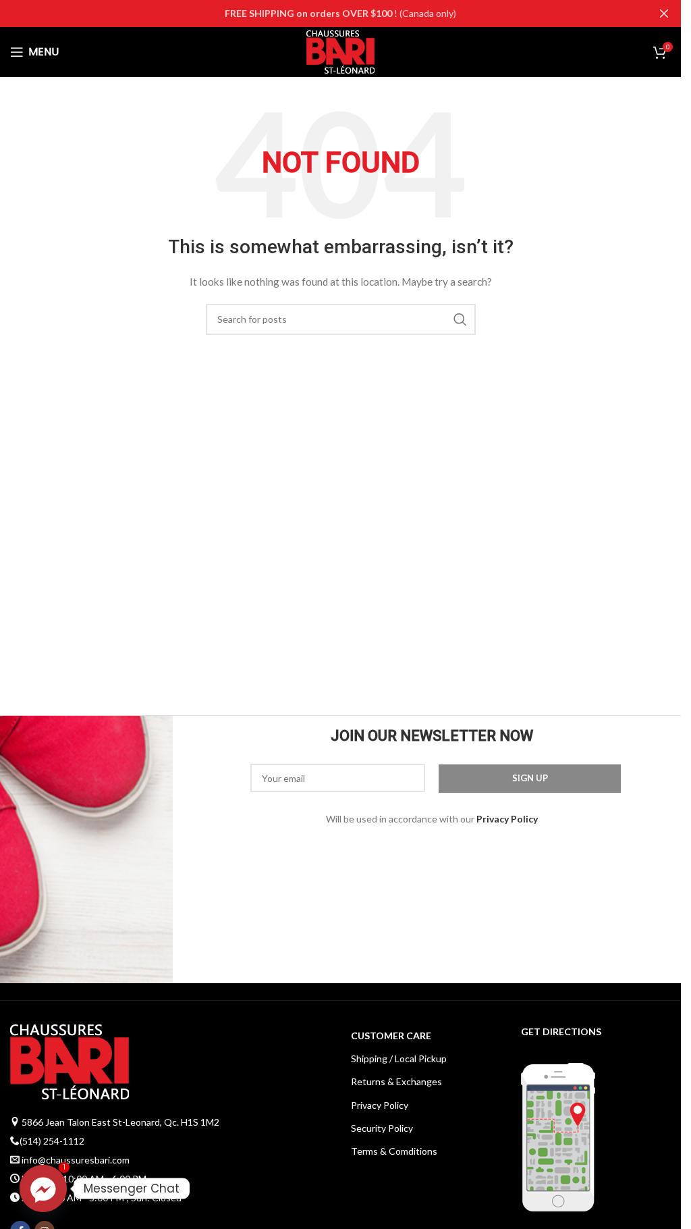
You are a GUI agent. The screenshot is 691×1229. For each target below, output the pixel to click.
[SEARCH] (460, 319)
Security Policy (382, 1128)
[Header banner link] (340, 13)
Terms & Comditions (394, 1151)
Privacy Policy (379, 1105)
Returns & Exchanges (396, 1081)
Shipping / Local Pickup (399, 1058)
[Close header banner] (664, 13)
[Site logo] (340, 51)
